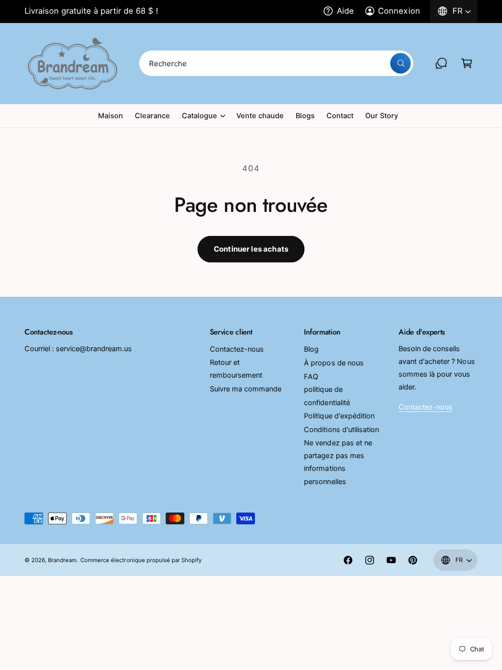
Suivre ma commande (245, 389)
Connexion (399, 11)
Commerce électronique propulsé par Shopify (140, 560)
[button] (466, 63)
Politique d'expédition (339, 416)
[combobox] (276, 63)
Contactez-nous (237, 349)
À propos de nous (333, 363)
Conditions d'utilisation (341, 429)
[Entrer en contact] (441, 63)
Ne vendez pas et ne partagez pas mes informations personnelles (338, 462)
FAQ (311, 376)
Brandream (62, 560)
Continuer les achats (251, 249)
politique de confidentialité (327, 396)
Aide (345, 11)
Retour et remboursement (236, 369)
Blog (311, 349)
